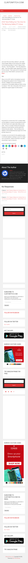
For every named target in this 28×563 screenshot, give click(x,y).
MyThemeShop (16, 558)
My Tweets (7, 324)
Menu (2, 10)
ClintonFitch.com (14, 2)
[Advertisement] (14, 6)
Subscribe (7, 305)
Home (4, 15)
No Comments (11, 30)
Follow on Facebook (11, 312)
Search (13, 213)
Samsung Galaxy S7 (12, 28)
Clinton (4, 26)
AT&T (5, 28)
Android (10, 15)
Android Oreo (17, 15)
